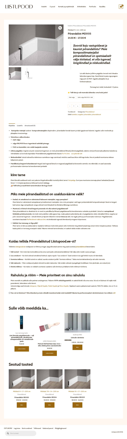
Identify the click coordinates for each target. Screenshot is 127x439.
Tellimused (37, 428)
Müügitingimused (60, 428)
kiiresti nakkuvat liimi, (36, 219)
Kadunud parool (48, 428)
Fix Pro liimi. (66, 154)
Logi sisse (17, 428)
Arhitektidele (81, 7)
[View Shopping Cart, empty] (121, 7)
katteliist (74, 114)
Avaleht (44, 7)
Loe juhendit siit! (76, 154)
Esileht (70, 26)
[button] (60, 28)
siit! (114, 293)
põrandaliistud (96, 114)
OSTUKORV (8, 428)
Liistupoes (33, 286)
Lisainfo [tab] (20, 126)
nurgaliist (80, 114)
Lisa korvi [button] (21, 349)
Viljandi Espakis (42, 286)
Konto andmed (27, 428)
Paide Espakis (52, 286)
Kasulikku (102, 7)
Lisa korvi (87, 106)
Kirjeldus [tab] (12, 126)
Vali (77, 347)
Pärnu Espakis (64, 286)
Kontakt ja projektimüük (66, 7)
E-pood (52, 7)
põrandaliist (87, 114)
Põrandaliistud (77, 26)
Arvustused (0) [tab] (30, 126)
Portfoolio (92, 7)
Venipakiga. (72, 180)
